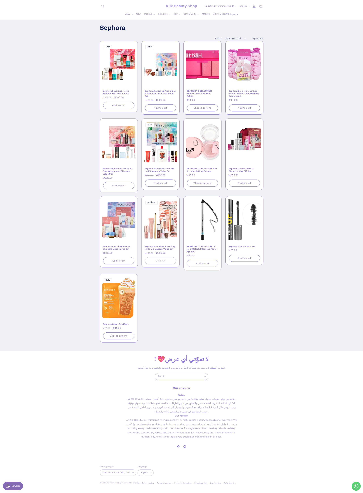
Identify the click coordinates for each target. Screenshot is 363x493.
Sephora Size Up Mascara (242, 246)
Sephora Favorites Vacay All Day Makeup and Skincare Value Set (117, 171)
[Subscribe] (205, 376)
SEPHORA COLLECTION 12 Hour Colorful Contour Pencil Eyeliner (202, 249)
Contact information (183, 483)
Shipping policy (200, 483)
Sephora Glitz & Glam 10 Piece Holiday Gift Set (241, 169)
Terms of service (164, 483)
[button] (103, 6)
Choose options (202, 108)
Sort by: (218, 38)
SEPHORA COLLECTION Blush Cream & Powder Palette (199, 93)
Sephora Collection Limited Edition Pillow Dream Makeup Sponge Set (244, 93)
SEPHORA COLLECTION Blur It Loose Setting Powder (202, 169)
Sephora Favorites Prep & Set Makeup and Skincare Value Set (160, 93)
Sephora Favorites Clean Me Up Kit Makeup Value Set (159, 169)
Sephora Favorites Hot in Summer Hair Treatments (116, 92)
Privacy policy (148, 483)
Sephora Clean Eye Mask (116, 324)
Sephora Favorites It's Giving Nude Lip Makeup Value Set (160, 247)
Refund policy (230, 483)
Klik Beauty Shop (114, 483)
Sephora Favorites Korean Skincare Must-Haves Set (116, 247)
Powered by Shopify (130, 483)
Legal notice (215, 483)
